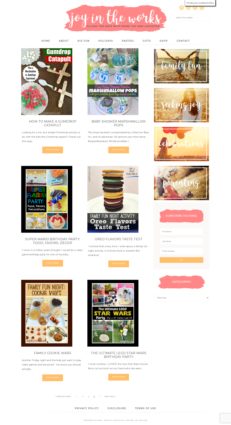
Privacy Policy (87, 408)
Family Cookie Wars (52, 353)
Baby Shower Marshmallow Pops (118, 123)
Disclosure (117, 408)
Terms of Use (145, 408)
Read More (52, 150)
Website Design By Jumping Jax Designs (126, 420)
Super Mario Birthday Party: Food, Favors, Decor (52, 241)
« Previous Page (63, 396)
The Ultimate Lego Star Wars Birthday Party (118, 355)
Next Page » (110, 396)
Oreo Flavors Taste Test (119, 239)
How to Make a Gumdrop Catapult (52, 123)
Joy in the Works (115, 18)
